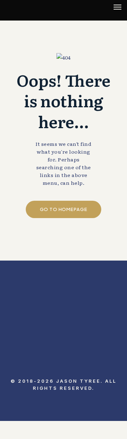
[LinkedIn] (28, 366)
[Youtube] (63, 366)
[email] (99, 366)
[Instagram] (46, 366)
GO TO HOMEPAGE (63, 209)
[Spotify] (81, 366)
